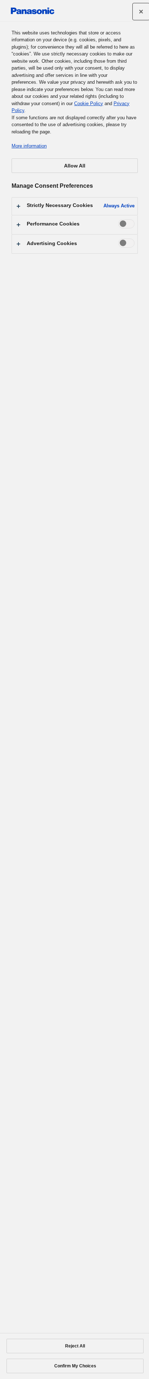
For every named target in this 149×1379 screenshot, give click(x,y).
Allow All (74, 166)
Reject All (75, 1346)
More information (29, 146)
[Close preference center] (141, 12)
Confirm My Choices (75, 1365)
